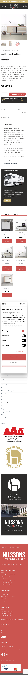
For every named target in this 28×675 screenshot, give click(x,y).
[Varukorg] (26, 6)
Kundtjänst (4, 598)
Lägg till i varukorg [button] (7, 240)
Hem (2, 50)
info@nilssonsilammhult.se (8, 596)
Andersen (8, 117)
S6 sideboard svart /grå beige (7, 261)
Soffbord (3, 394)
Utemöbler (4, 417)
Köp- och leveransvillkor (7, 629)
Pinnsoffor (3, 388)
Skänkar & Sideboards (12, 50)
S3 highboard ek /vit (7, 288)
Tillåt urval (14, 363)
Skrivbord (3, 400)
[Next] (24, 27)
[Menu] (2, 6)
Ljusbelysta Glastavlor (6, 373)
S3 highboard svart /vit (7, 234)
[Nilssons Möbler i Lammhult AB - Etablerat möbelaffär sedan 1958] (14, 7)
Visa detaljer (19, 351)
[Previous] (3, 27)
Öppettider (4, 633)
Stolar (2, 406)
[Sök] (5, 6)
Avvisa (14, 369)
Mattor (2, 382)
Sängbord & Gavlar (6, 412)
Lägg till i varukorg (17, 94)
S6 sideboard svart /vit (21, 234)
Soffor (2, 397)
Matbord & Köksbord (6, 376)
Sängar (3, 409)
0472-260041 (4, 594)
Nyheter (7, 115)
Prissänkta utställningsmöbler (8, 391)
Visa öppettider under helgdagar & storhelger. (12, 619)
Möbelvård (4, 385)
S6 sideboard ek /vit (20, 260)
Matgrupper (4, 379)
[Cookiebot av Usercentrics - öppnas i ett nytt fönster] (19, 304)
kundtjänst (21, 100)
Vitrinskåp (3, 421)
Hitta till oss (4, 602)
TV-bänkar (3, 415)
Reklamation (4, 631)
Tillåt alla (14, 357)
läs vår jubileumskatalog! (18, 1)
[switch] (24, 335)
